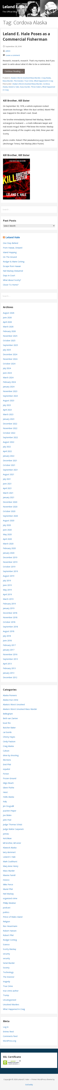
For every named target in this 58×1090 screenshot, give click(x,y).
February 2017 (9, 645)
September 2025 (10, 345)
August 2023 (8, 400)
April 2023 (7, 409)
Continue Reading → (14, 71)
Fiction (6, 773)
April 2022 (7, 451)
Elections (7, 760)
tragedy (6, 981)
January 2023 (8, 419)
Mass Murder (8, 81)
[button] (53, 5)
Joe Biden (7, 815)
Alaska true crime (10, 700)
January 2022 (8, 456)
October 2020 (9, 511)
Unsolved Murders (11, 1004)
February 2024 (9, 382)
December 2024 (10, 354)
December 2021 (10, 460)
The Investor (19, 81)
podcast (6, 907)
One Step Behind (10, 243)
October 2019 (9, 566)
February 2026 (9, 331)
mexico (6, 880)
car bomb (7, 732)
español (6, 769)
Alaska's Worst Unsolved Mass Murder (26, 78)
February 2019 (9, 603)
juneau (6, 833)
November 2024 (10, 359)
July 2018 (7, 636)
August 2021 (8, 474)
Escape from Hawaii (12, 266)
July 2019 (7, 580)
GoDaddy (29, 1084)
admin (7, 51)
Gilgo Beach (8, 783)
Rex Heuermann (10, 926)
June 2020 (7, 529)
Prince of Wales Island (12, 917)
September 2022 (10, 437)
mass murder (25, 87)
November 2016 (10, 654)
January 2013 (8, 673)
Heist (5, 792)
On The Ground (10, 257)
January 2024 (8, 386)
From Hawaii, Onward (12, 247)
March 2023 (8, 414)
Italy (5, 801)
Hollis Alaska (8, 797)
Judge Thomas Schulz (12, 824)
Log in (5, 1027)
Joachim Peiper (9, 810)
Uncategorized (9, 1000)
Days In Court (9, 275)
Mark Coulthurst (10, 861)
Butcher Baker (9, 727)
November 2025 (10, 336)
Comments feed (10, 1036)
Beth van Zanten (10, 718)
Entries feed (8, 1031)
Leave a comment (13, 55)
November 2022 (10, 428)
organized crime (10, 898)
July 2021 (7, 479)
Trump (6, 995)
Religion (6, 921)
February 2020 (9, 548)
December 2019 (10, 557)
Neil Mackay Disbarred (13, 271)
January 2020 (8, 553)
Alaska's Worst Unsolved (14, 704)
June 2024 (7, 373)
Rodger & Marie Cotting (13, 261)
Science (6, 944)
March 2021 (8, 493)
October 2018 (9, 622)
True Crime (28, 81)
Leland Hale (13, 237)
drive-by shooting (11, 755)
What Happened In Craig (43, 81)
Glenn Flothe (8, 787)
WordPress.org (9, 1041)
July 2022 (7, 446)
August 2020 (8, 520)
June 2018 (7, 640)
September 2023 (10, 396)
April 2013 (7, 663)
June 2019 (7, 585)
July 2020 (7, 525)
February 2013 (9, 668)
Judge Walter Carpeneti (13, 829)
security (6, 953)
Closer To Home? (11, 284)
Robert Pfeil (8, 935)
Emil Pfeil (7, 764)
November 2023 (10, 391)
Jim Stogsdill (8, 806)
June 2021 (7, 483)
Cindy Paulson (9, 741)
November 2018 (10, 617)
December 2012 (10, 677)
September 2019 (10, 571)
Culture (6, 750)
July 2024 (7, 368)
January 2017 (8, 649)
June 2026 (7, 317)
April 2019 (7, 594)
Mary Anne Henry (10, 866)
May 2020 (7, 534)
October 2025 (9, 340)
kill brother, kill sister (12, 843)
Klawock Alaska (9, 847)
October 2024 (9, 363)
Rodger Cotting (10, 940)
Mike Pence (8, 884)
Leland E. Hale (15, 6)
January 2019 (8, 608)
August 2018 (8, 631)
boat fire (7, 723)
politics (6, 912)
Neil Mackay (8, 893)
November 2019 (10, 562)
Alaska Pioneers (10, 695)
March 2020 (8, 543)
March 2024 (8, 377)
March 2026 (8, 326)
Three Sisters (36, 87)
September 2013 (10, 659)
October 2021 (9, 465)
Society (6, 967)
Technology (8, 972)
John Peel (7, 820)
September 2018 (10, 626)
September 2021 (10, 469)
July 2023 (7, 405)
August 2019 (8, 576)
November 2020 (10, 506)
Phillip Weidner (9, 903)
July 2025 (7, 349)
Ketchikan (7, 838)
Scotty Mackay (9, 949)
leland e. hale (13, 87)
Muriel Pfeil (8, 889)
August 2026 (8, 313)
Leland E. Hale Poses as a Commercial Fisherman (26, 36)
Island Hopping (10, 252)
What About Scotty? (12, 280)
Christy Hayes (9, 737)
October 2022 (9, 433)
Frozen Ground (9, 778)
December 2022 (10, 423)
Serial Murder (9, 963)
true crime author (10, 990)
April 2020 (7, 539)
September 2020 (10, 516)
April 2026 (7, 322)
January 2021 (8, 497)
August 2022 (8, 442)
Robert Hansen (9, 930)
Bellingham (8, 713)
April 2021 (7, 488)
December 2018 (10, 613)
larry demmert (9, 852)
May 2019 (7, 589)
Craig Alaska (46, 78)
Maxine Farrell (9, 875)
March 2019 (8, 599)
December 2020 (10, 502)
